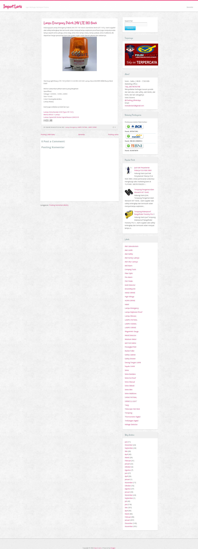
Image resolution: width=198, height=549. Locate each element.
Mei (126, 451)
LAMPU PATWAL (82, 127)
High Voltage (129, 296)
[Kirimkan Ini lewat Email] (45, 120)
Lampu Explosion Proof (133, 312)
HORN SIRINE (130, 300)
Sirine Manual (130, 382)
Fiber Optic (129, 273)
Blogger (113, 548)
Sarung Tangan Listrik (133, 362)
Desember (129, 445)
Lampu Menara (130, 316)
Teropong (128, 413)
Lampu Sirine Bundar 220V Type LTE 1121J (58, 112)
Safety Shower (130, 359)
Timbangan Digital (131, 421)
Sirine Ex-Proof (130, 378)
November (129, 482)
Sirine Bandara (130, 374)
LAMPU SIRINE (92, 127)
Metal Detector (130, 335)
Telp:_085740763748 (132, 87)
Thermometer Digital (132, 417)
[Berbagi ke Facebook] (51, 120)
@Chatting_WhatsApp (133, 100)
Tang (127, 405)
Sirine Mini (128, 389)
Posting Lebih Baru (48, 134)
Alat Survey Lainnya (132, 258)
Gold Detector (130, 285)
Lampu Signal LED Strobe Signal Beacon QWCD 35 (61, 117)
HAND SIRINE (130, 293)
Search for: (129, 21)
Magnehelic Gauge (132, 331)
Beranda (190, 7)
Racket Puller (129, 351)
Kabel (127, 304)
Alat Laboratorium (131, 246)
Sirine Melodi (129, 386)
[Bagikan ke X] (49, 120)
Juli (126, 501)
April (126, 454)
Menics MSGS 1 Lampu (52, 115)
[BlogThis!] (47, 120)
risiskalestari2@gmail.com (134, 106)
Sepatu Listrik (130, 366)
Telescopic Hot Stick (132, 409)
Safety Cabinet (130, 355)
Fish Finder (129, 281)
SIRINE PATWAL (131, 397)
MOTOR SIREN (130, 343)
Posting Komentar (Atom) (58, 205)
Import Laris (12, 6)
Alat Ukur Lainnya (131, 262)
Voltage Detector (131, 424)
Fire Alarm (128, 277)
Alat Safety (129, 254)
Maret (127, 457)
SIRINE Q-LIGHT (131, 401)
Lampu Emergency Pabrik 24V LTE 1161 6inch (70, 23)
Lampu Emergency (71, 127)
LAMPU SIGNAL (131, 324)
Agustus (128, 470)
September (129, 448)
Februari (128, 461)
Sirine (127, 370)
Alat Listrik (128, 250)
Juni (126, 442)
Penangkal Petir (130, 347)
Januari (127, 464)
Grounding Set (130, 289)
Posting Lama (113, 134)
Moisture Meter (130, 339)
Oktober (128, 467)
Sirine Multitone (130, 393)
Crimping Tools (130, 269)
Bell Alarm (128, 266)
